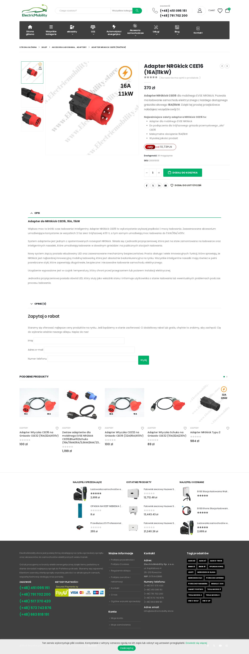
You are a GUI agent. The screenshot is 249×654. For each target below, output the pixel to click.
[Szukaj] (137, 11)
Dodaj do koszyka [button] (53, 390)
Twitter (153, 185)
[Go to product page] (39, 404)
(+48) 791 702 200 (174, 15)
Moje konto (117, 618)
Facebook (146, 185)
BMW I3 (191, 566)
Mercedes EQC (195, 578)
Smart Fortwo (195, 589)
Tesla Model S (195, 595)
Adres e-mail (36, 349)
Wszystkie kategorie (51, 33)
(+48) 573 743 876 (35, 607)
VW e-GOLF (193, 601)
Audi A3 (191, 561)
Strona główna (30, 33)
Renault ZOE (217, 583)
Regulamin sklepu (121, 570)
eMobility (72, 31)
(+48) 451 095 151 (173, 10)
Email (165, 185)
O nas (114, 594)
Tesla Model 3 (214, 589)
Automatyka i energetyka (114, 33)
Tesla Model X (213, 595)
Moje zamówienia (121, 624)
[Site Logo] (34, 10)
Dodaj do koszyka (185, 172)
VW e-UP (206, 601)
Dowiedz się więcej (196, 643)
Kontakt (198, 32)
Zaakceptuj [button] (126, 648)
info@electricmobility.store (158, 611)
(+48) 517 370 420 (35, 601)
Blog (177, 31)
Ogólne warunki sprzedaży (125, 601)
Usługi (156, 31)
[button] (45, 108)
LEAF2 (190, 572)
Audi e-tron (216, 561)
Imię (31, 340)
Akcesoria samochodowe (135, 32)
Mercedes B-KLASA (206, 572)
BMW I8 (202, 566)
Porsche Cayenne (215, 578)
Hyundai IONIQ (216, 566)
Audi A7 (202, 561)
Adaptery (23, 428)
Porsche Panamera (197, 583)
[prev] (222, 66)
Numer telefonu (37, 358)
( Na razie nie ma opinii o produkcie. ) (179, 77)
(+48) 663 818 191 (34, 614)
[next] (227, 66)
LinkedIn (159, 185)
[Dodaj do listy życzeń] (57, 428)
